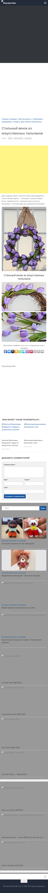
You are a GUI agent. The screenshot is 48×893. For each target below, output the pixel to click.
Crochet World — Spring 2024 (14, 774)
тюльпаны (28, 138)
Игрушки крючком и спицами (14, 541)
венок (10, 138)
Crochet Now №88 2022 (12, 683)
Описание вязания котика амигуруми (18, 544)
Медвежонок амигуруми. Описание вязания (21, 576)
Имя (6, 480)
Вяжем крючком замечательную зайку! (18, 608)
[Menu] (45, 3)
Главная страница (9, 119)
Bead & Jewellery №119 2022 (12, 865)
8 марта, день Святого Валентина (27, 122)
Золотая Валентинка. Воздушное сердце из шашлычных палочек (10, 442)
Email (27, 480)
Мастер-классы (25, 119)
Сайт (6, 487)
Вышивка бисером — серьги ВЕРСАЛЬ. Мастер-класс (23, 837)
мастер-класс (18, 138)
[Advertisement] (24, 35)
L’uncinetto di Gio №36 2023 (13, 714)
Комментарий (10, 464)
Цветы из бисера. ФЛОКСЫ (12, 810)
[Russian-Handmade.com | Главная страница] (11, 2)
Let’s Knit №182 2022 (11, 748)
